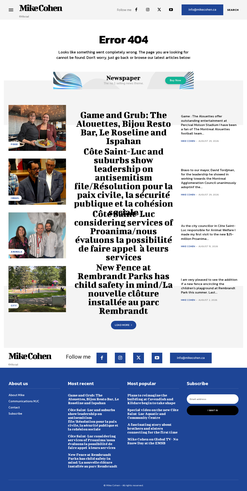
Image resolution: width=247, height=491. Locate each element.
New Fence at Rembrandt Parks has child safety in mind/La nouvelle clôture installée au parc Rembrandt (123, 289)
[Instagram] (148, 10)
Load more (122, 325)
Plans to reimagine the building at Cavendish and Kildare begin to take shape (151, 399)
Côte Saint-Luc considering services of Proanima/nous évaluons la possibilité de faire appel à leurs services (123, 235)
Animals (16, 252)
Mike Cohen (188, 141)
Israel (15, 198)
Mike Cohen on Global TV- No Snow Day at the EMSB (152, 441)
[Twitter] (159, 10)
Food (14, 144)
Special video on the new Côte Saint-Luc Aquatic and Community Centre (152, 414)
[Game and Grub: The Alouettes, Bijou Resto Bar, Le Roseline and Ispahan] (37, 128)
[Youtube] (171, 10)
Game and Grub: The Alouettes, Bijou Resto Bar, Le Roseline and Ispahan (123, 128)
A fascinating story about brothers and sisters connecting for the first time (152, 428)
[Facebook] (136, 10)
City (14, 305)
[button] (233, 10)
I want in (213, 410)
